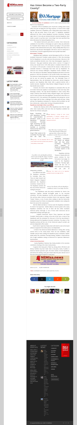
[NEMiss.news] (15, 5)
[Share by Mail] (65, 279)
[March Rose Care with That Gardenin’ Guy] (1, 212)
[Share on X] (42, 279)
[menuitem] (15, 14)
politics (57, 270)
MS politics (43, 270)
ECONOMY (9, 49)
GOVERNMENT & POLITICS (12, 53)
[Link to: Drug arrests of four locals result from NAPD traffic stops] (47, 291)
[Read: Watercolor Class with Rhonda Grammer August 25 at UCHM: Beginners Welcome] (8, 115)
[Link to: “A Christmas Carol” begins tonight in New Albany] (52, 291)
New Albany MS (50, 270)
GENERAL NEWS (10, 51)
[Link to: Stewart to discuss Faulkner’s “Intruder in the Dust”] (37, 291)
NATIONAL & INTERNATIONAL (13, 55)
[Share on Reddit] (58, 279)
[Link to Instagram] (68, 423)
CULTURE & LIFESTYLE (11, 47)
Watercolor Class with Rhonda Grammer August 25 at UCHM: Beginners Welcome (16, 116)
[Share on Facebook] (34, 279)
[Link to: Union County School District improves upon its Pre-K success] (32, 291)
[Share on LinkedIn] (50, 279)
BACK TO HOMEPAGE (47, 423)
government (36, 270)
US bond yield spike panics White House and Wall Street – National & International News (16, 103)
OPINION (9, 59)
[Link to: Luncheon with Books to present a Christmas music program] (62, 291)
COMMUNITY (9, 45)
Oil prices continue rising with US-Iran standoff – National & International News (16, 109)
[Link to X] (64, 423)
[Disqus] (49, 317)
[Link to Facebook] (66, 423)
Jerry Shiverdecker (45, 267)
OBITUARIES (9, 57)
